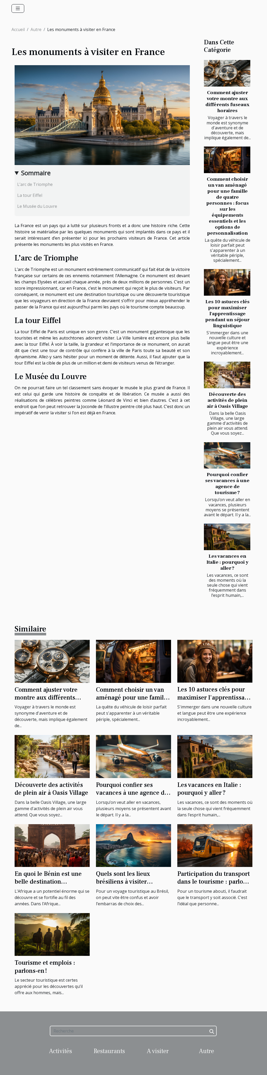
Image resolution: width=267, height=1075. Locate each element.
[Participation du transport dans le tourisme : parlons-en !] (214, 845)
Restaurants (109, 1051)
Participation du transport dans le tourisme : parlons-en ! (214, 882)
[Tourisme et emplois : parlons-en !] (52, 934)
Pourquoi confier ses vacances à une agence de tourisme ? (227, 483)
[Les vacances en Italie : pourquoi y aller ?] (227, 537)
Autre (36, 29)
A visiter (158, 1051)
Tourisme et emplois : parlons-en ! (45, 967)
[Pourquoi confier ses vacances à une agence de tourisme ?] (227, 455)
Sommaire (36, 172)
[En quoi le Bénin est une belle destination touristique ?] (52, 845)
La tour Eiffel (29, 195)
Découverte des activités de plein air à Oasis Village (227, 400)
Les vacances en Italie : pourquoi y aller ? (227, 562)
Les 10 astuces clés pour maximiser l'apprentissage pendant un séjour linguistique (227, 314)
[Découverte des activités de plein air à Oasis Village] (227, 375)
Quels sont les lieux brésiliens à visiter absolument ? (123, 882)
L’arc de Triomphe (35, 184)
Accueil (18, 29)
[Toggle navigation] (17, 8)
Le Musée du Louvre (37, 206)
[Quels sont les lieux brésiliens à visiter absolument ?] (133, 845)
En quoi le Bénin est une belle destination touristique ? (48, 882)
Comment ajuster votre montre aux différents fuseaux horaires (227, 101)
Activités (60, 1051)
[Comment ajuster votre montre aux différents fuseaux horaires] (227, 73)
